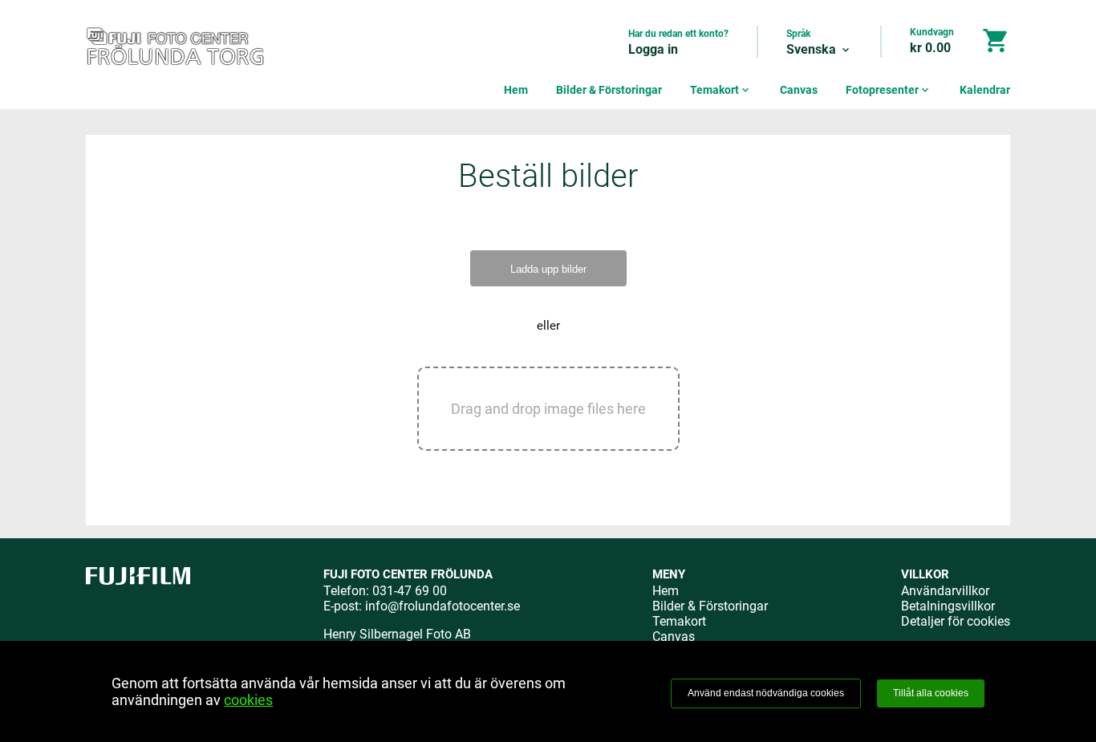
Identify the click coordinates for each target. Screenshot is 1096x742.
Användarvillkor (945, 590)
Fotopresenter (889, 89)
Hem (516, 89)
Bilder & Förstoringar (609, 89)
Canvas (799, 89)
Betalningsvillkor (948, 606)
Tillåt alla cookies (930, 693)
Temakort (721, 89)
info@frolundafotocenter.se (442, 606)
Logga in (653, 49)
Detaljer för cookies (955, 621)
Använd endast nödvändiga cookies (766, 693)
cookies (248, 699)
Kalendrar (985, 89)
